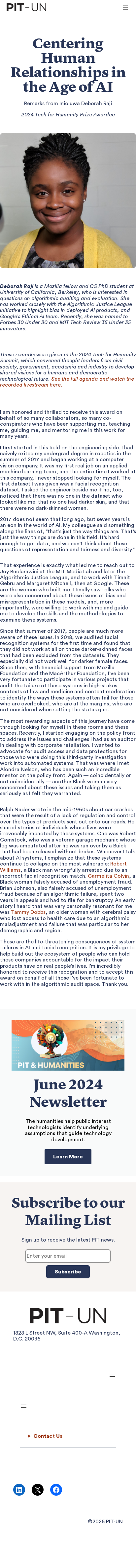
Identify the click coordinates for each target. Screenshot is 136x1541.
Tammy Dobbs (28, 912)
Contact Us (47, 1436)
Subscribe (68, 1271)
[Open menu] (125, 7)
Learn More (68, 1156)
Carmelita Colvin (108, 876)
